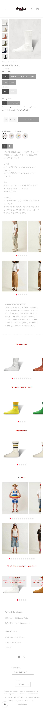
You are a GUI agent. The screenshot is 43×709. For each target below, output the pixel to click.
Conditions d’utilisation (32, 697)
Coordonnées (22, 704)
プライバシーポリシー (13, 642)
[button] (4, 8)
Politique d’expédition (16, 701)
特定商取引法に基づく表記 (15, 637)
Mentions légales (30, 701)
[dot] (12, 378)
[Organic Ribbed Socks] (4, 136)
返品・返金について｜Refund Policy (18, 623)
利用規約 (8, 647)
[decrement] (6, 119)
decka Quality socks (16, 691)
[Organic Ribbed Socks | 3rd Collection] (18, 136)
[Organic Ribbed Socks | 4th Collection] (25, 136)
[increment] (14, 119)
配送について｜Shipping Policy (17, 618)
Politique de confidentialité (14, 697)
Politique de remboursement (29, 694)
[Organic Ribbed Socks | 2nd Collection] (11, 136)
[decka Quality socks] (21, 8)
